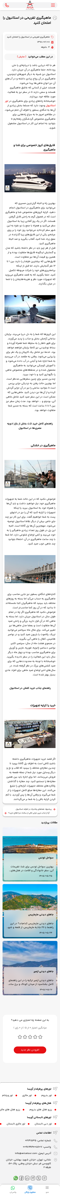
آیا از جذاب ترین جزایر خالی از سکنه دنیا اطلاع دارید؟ (28, 813)
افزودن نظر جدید (30, 1050)
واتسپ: (37, 1147)
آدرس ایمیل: (33, 1153)
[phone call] (7, 5)
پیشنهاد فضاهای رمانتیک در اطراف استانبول (34, 809)
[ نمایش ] (21, 57)
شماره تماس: (38, 1141)
